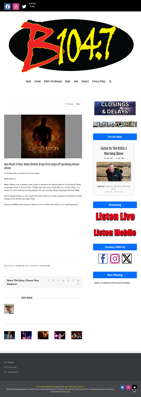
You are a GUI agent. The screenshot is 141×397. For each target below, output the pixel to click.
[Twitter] (127, 259)
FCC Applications (11, 372)
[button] (110, 81)
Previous (70, 104)
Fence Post (34, 266)
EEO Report (9, 362)
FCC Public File (10, 367)
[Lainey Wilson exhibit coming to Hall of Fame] (60, 332)
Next (78, 104)
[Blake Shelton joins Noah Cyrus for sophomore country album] (43, 332)
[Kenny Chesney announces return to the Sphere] (9, 332)
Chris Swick (10, 266)
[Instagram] (115, 259)
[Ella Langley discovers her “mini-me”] (26, 332)
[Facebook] (103, 259)
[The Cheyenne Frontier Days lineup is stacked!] (76, 332)
